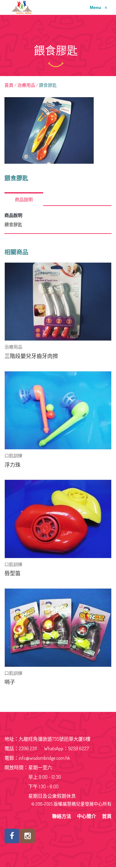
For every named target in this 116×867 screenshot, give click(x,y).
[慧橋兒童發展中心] (20, 7)
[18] (58, 130)
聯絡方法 (61, 816)
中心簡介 (86, 816)
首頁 (8, 85)
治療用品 (26, 85)
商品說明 (24, 199)
